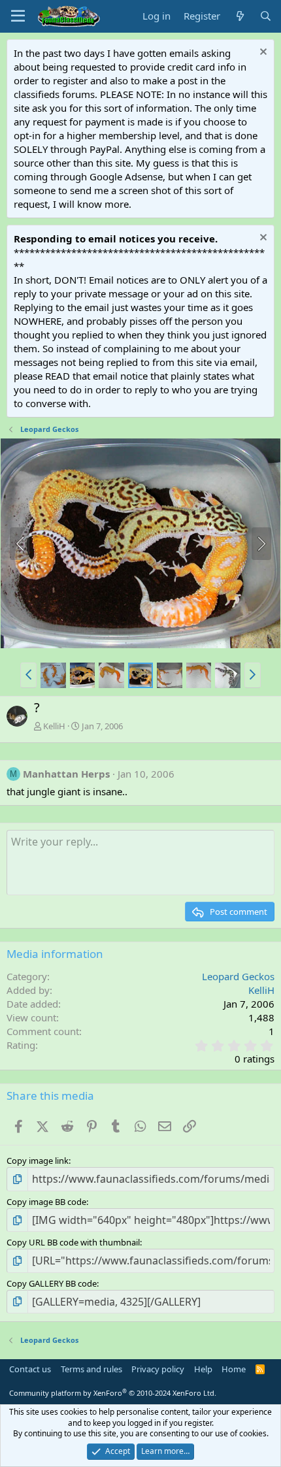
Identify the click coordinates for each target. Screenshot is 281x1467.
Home (234, 1369)
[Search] (265, 16)
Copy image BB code (46, 1202)
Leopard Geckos (238, 976)
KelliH (54, 726)
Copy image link (38, 1160)
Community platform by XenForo (112, 1393)
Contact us (30, 1369)
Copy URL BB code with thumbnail (73, 1242)
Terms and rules (91, 1369)
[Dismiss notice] (261, 53)
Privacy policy (157, 1369)
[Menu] (18, 16)
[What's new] (239, 16)
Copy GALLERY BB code (52, 1283)
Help (203, 1369)
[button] (28, 675)
